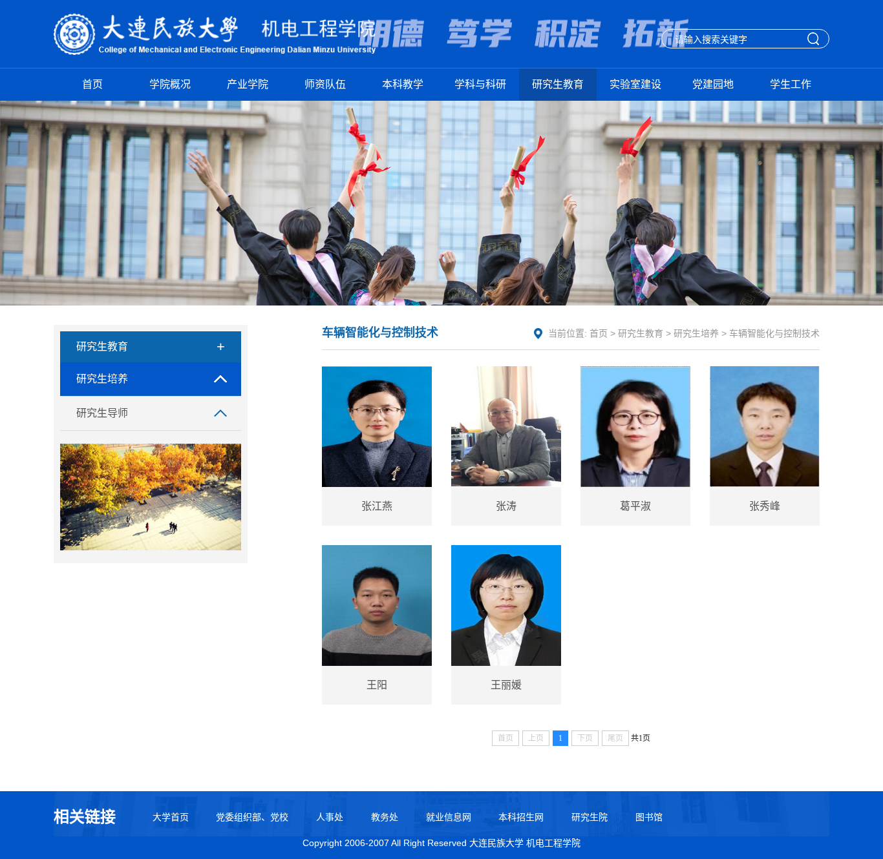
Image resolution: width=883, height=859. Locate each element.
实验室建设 (635, 84)
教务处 (384, 817)
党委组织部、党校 (252, 817)
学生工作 (790, 84)
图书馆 (649, 817)
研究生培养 (102, 378)
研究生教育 (558, 84)
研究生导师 (102, 413)
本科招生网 (521, 817)
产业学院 (247, 84)
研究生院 (589, 817)
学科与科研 (480, 84)
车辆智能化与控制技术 (774, 333)
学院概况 (170, 84)
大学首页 (171, 817)
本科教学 (402, 84)
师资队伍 (325, 84)
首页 (92, 84)
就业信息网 (448, 817)
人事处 (329, 817)
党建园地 (713, 84)
